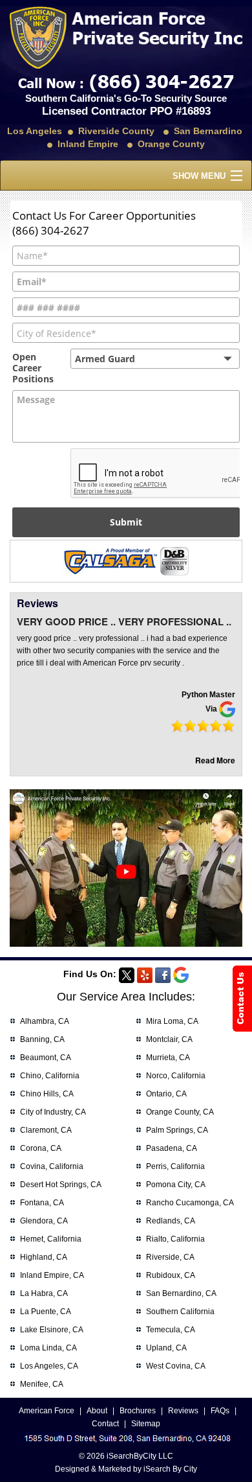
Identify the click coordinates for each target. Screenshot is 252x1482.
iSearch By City (170, 1469)
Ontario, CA (166, 1093)
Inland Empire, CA (52, 1275)
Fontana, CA (42, 1202)
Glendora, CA (44, 1220)
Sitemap (145, 1423)
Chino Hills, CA (47, 1093)
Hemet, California (50, 1239)
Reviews (183, 1410)
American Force (46, 1410)
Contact (105, 1423)
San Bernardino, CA (181, 1293)
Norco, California (175, 1075)
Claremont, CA (46, 1130)
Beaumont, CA (45, 1057)
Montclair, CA (169, 1039)
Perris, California (175, 1166)
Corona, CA (40, 1148)
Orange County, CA (180, 1112)
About (97, 1410)
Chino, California (49, 1075)
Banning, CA (42, 1039)
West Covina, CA (175, 1366)
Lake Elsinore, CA (51, 1329)
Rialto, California (175, 1239)
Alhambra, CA (44, 1021)
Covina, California (51, 1166)
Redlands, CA (170, 1220)
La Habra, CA (44, 1293)
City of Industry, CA (53, 1112)
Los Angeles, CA (49, 1366)
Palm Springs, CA (177, 1130)
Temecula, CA (170, 1329)
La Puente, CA (45, 1311)
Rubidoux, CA (170, 1275)
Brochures (138, 1410)
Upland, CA (166, 1347)
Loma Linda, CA (48, 1347)
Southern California (180, 1311)
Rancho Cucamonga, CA (190, 1202)
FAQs (220, 1410)
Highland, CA (43, 1257)
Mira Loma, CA (172, 1021)
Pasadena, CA (171, 1148)
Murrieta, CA (168, 1057)
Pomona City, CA (175, 1184)
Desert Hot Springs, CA (60, 1184)
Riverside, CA (170, 1257)
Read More (215, 760)
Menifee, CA (41, 1384)
